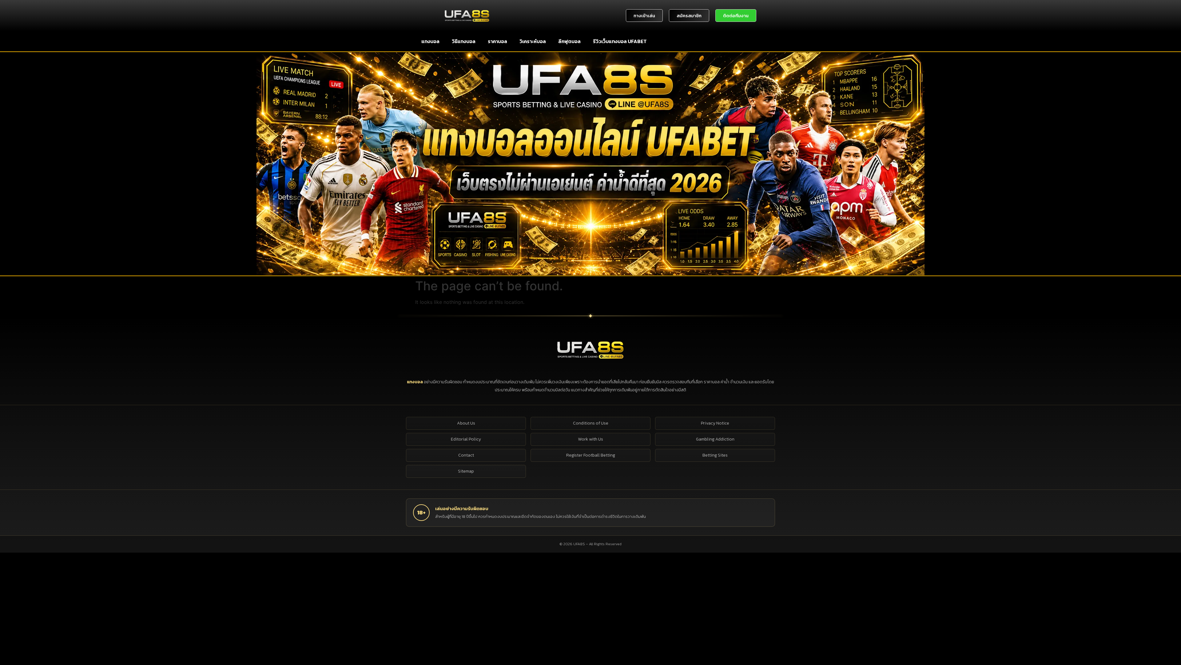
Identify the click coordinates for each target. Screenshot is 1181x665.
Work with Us (590, 439)
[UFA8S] (590, 349)
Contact (466, 455)
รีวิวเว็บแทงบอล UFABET (620, 41)
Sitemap (466, 471)
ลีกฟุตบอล (569, 41)
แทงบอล (430, 41)
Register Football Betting (590, 455)
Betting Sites (715, 455)
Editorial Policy (466, 439)
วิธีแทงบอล (463, 41)
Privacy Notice (715, 423)
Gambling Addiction (715, 439)
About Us (466, 423)
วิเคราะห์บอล (532, 41)
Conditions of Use (590, 423)
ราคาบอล (497, 41)
